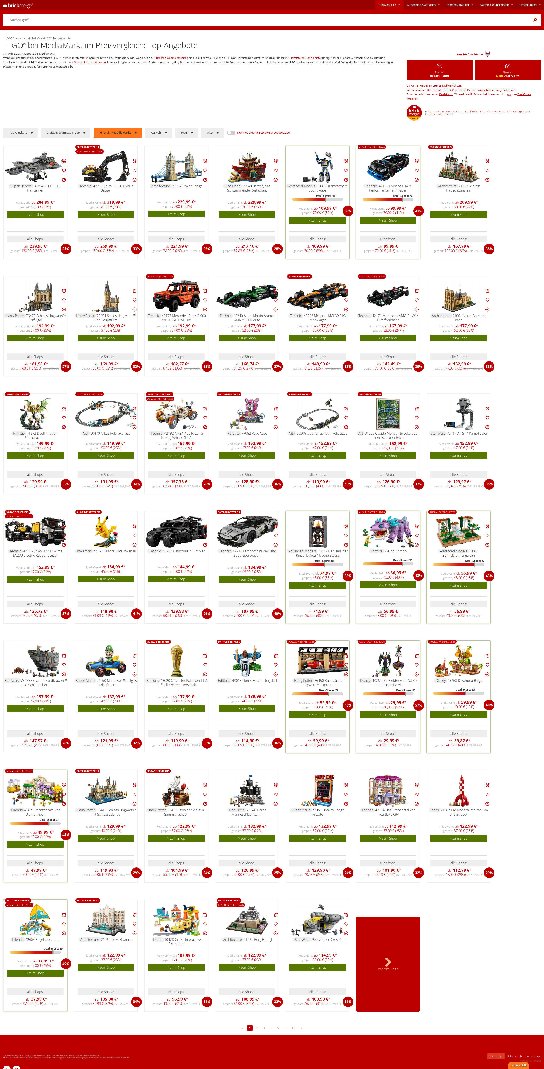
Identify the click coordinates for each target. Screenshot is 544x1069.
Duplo (157, 939)
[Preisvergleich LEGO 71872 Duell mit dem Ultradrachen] (35, 414)
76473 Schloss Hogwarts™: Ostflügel (46, 317)
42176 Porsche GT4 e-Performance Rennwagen (390, 188)
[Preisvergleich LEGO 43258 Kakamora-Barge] (459, 661)
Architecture (160, 186)
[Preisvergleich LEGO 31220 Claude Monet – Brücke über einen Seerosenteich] (388, 414)
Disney (365, 680)
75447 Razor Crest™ (326, 939)
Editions (152, 680)
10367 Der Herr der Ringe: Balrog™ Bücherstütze (322, 553)
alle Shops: (35, 239)
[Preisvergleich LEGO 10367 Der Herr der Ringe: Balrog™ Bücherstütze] (318, 532)
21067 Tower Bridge (187, 186)
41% (418, 211)
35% (65, 248)
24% (348, 872)
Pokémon (84, 551)
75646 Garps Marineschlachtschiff (248, 812)
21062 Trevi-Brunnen (117, 939)
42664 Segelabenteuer (42, 939)
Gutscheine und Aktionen (90, 62)
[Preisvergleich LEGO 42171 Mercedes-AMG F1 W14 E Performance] (388, 296)
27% (65, 366)
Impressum (533, 1056)
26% (207, 248)
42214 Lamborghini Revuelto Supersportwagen (254, 553)
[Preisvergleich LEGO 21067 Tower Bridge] (176, 167)
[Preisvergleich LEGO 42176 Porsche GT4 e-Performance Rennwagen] (388, 167)
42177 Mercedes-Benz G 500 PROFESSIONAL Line (183, 317)
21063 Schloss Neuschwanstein (463, 188)
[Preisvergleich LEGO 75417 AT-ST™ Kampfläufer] (459, 414)
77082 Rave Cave (254, 433)
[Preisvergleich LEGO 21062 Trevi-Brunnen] (106, 920)
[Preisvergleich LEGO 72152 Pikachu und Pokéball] (106, 532)
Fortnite (233, 433)
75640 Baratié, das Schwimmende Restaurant (248, 188)
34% (136, 484)
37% (418, 484)
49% (65, 963)
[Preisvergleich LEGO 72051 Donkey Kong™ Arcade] (317, 791)
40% (348, 484)
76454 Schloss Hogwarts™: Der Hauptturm (115, 317)
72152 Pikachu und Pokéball (114, 551)
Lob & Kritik (518, 1065)
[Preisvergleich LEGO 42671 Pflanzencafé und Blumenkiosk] (35, 791)
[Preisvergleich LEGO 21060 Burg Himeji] (247, 920)
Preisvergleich (387, 5)
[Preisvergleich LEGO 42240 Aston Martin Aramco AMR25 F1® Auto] (247, 296)
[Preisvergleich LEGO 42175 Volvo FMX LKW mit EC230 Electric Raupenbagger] (35, 531)
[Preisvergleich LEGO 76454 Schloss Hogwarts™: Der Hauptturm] (106, 296)
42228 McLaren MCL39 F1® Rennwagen (325, 317)
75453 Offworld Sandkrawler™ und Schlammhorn (44, 682)
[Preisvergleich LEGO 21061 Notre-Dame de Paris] (459, 296)
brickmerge (496, 1056)
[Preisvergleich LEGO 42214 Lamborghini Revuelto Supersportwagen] (247, 532)
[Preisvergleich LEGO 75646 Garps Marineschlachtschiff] (247, 791)
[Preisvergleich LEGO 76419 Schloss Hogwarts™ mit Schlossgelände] (106, 791)
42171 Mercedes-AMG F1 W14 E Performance (395, 317)
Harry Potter (15, 315)
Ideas (435, 810)
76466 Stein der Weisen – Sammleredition (185, 812)
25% (277, 872)
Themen (457, 5)
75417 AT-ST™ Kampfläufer (467, 433)
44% (65, 834)
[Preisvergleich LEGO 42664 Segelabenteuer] (35, 920)
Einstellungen (528, 5)
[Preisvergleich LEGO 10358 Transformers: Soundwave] (318, 167)
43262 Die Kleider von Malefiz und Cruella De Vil (394, 682)
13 (293, 1028)
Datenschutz (514, 1056)
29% (136, 872)
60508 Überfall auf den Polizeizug (321, 433)
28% (277, 248)
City (85, 433)
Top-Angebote (18, 132)
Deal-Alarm (446, 94)
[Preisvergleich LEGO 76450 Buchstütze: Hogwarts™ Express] (317, 661)
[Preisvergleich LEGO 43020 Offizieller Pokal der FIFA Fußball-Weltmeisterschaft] (177, 661)
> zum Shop (35, 214)
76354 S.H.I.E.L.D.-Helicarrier (44, 188)
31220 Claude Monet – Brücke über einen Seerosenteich (392, 435)
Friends (17, 810)
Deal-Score (524, 94)
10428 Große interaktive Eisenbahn (182, 941)
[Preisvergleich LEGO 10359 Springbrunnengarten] (458, 532)
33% (136, 248)
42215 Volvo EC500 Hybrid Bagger (113, 188)
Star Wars (438, 433)
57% (418, 705)
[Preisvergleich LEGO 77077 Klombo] (388, 532)
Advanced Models (301, 186)
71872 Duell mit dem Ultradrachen (41, 435)
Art (360, 433)
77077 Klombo (395, 551)
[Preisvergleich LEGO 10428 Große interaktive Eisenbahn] (176, 920)
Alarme (494, 5)
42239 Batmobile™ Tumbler (184, 551)
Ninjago (19, 433)
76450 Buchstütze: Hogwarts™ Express (322, 682)
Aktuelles (421, 5)
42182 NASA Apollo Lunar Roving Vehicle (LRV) (182, 435)
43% (418, 575)
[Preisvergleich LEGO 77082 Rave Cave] (247, 414)
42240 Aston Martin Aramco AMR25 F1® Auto (254, 317)
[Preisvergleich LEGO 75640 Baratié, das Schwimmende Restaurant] (247, 167)
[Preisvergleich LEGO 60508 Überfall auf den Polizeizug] (317, 414)
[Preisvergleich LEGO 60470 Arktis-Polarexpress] (106, 414)
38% (489, 248)
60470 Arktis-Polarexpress (110, 433)
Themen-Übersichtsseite (171, 58)
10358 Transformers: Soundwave (328, 188)
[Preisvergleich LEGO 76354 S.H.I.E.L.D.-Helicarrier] (35, 166)
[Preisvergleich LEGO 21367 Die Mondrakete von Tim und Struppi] (459, 791)
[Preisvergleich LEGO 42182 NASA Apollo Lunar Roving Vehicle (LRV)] (176, 414)
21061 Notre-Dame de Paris (469, 317)
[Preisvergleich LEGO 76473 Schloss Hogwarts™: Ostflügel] (35, 296)
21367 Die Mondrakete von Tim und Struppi (464, 812)
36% (277, 484)
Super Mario (85, 680)
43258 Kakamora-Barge (465, 680)
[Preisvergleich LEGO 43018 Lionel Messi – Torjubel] (247, 661)
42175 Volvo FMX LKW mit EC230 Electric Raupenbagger (37, 553)
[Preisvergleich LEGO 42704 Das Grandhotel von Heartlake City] (388, 791)
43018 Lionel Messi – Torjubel (254, 680)
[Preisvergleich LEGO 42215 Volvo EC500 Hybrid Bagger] (106, 167)
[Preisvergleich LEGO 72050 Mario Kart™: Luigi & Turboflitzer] (106, 661)
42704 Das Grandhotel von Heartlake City (395, 812)
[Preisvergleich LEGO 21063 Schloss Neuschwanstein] (459, 167)
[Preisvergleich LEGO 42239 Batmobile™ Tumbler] (176, 532)
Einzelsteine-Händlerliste (305, 58)
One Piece (232, 186)
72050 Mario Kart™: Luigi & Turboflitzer (116, 682)
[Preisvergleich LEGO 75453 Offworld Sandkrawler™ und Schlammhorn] (35, 661)
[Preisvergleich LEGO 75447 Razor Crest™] (317, 920)
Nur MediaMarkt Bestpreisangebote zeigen (264, 132)
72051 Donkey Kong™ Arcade (328, 812)
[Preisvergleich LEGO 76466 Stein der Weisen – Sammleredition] (176, 791)
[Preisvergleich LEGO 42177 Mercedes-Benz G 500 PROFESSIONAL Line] (176, 296)
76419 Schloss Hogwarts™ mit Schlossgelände (113, 812)
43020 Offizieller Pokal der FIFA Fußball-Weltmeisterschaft (182, 682)
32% (136, 366)
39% (348, 211)
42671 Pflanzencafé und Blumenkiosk (42, 812)
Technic (85, 186)
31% (207, 1001)
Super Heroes (20, 186)
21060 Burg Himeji (258, 939)
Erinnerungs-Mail (437, 85)
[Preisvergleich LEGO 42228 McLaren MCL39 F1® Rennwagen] (317, 296)
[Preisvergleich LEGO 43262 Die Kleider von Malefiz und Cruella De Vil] (388, 661)
